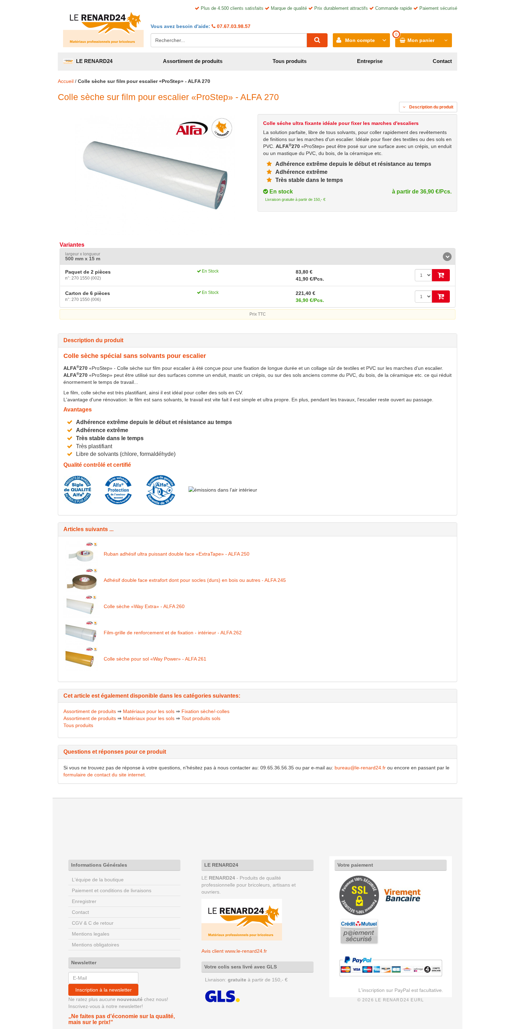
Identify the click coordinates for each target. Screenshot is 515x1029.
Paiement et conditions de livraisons (111, 890)
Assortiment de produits (192, 61)
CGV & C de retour (93, 923)
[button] (257, 256)
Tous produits (290, 61)
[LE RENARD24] (241, 919)
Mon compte (360, 40)
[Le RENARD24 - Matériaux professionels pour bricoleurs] (103, 26)
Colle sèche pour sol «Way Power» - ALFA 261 (155, 659)
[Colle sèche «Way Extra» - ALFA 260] (81, 606)
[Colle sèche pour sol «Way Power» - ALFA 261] (81, 659)
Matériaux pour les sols (148, 711)
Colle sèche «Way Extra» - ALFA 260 (144, 606)
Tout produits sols (200, 718)
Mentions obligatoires (95, 944)
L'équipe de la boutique (98, 879)
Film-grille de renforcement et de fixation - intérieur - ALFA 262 (173, 632)
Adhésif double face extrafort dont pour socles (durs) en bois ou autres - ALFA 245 (195, 580)
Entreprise (370, 61)
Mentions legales (90, 934)
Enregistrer (84, 901)
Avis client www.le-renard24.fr (234, 951)
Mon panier (420, 40)
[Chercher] (317, 40)
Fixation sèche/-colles (205, 711)
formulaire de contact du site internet (104, 774)
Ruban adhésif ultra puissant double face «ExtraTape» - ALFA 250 (176, 554)
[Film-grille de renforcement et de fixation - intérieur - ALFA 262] (81, 632)
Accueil (66, 81)
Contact (442, 61)
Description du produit (430, 107)
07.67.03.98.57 (232, 26)
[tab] (257, 256)
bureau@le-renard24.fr (360, 767)
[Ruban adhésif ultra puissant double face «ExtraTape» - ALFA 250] (81, 554)
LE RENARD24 (92, 61)
